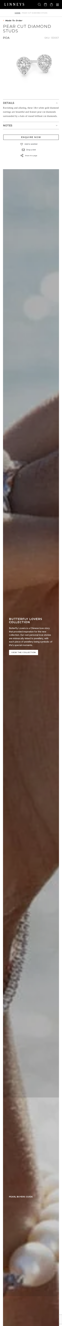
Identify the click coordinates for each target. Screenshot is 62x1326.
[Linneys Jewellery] (14, 4)
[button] (21, 144)
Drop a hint (31, 150)
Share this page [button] (31, 156)
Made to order (13, 21)
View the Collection (23, 652)
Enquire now (31, 137)
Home (17, 13)
